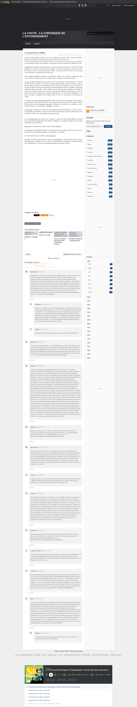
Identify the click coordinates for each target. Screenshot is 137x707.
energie (89, 188)
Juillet (89, 268)
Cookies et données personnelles (100, 655)
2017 (88, 327)
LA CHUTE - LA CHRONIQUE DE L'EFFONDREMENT (44, 35)
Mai (89, 276)
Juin (89, 272)
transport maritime (92, 184)
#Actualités (66, 54)
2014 (88, 339)
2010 (88, 354)
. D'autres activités (41, 132)
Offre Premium (86, 655)
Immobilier (90, 160)
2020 (88, 316)
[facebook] (79, 5)
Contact (37, 44)
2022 (88, 308)
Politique (89, 140)
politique (89, 180)
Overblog (79, 651)
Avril (89, 280)
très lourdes (69, 100)
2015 (88, 335)
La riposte (27, 67)
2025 (88, 297)
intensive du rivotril (53, 113)
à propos (73, 680)
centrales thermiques (51, 143)
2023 (88, 304)
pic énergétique (57, 139)
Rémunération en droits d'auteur (72, 655)
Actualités (90, 148)
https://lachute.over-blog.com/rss (98, 112)
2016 (88, 331)
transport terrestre (92, 168)
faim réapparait (51, 135)
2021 (88, 312)
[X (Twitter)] (82, 5)
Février (90, 288)
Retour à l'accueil (53, 258)
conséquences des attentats (42, 100)
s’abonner (52, 680)
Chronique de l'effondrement (94, 156)
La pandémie (28, 109)
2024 (88, 301)
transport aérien (91, 164)
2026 (88, 261)
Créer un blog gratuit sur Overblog (24, 655)
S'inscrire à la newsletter (32, 223)
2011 (88, 350)
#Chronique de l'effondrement (75, 54)
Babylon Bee (34, 119)
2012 (88, 346)
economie (89, 192)
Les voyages (28, 130)
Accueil (28, 44)
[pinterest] (85, 5)
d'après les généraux (45, 104)
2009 (88, 358)
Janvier (90, 292)
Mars (89, 284)
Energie (89, 144)
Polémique (90, 176)
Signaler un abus (52, 655)
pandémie (89, 172)
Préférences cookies (116, 655)
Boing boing (28, 126)
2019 (88, 320)
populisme (50, 106)
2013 (88, 343)
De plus (27, 82)
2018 (88, 323)
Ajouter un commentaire (40, 265)
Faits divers (90, 196)
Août (89, 264)
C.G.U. (60, 655)
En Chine (27, 139)
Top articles (37, 655)
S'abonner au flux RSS (97, 110)
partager (62, 680)
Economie (90, 152)
